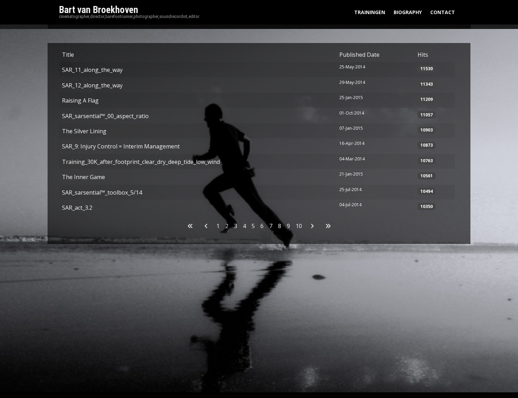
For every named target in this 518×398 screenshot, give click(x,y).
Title (68, 55)
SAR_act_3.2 (77, 208)
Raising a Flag (80, 100)
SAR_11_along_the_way (92, 70)
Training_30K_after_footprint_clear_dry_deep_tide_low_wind (141, 162)
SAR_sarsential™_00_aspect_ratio (105, 116)
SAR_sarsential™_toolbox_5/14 (102, 192)
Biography (408, 12)
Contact (442, 12)
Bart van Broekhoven (98, 10)
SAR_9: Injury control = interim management (121, 146)
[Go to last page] (328, 226)
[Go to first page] (190, 226)
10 (299, 226)
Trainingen (369, 12)
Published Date (359, 55)
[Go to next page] (312, 226)
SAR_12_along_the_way (92, 85)
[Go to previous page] (206, 226)
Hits (423, 55)
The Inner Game (83, 177)
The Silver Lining (84, 131)
